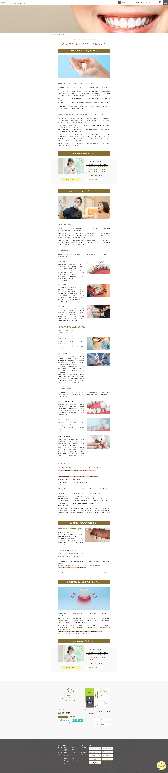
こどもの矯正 (66, 757)
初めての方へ (60, 747)
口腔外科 (73, 760)
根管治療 (66, 750)
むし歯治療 (66, 749)
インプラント (74, 757)
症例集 (82, 745)
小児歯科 (73, 747)
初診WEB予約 (83, 754)
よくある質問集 (84, 756)
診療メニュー (66, 745)
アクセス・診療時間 (85, 750)
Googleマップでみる (100, 719)
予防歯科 (66, 747)
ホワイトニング (74, 755)
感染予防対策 (83, 752)
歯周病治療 (61, 34)
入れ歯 (72, 758)
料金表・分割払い (84, 747)
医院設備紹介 (60, 754)
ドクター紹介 (60, 750)
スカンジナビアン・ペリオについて (72, 34)
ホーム (52, 34)
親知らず (66, 753)
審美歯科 (73, 749)
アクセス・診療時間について (101, 724)
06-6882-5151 (151, 2)
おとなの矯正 (66, 755)
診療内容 (56, 34)
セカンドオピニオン (75, 761)
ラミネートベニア (74, 750)
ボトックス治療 (67, 764)
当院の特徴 (60, 752)
